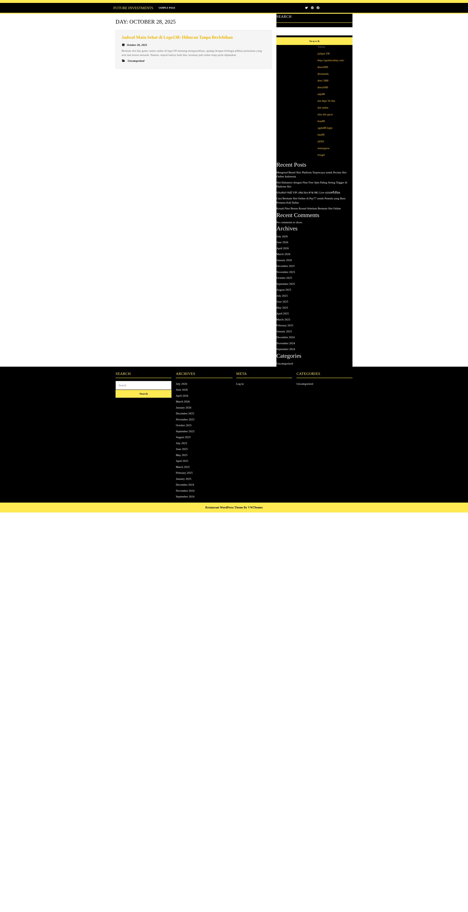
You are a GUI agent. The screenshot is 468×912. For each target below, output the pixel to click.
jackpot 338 (324, 53)
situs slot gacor (325, 114)
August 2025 (283, 289)
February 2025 (284, 325)
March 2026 (283, 254)
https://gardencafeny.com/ (331, 60)
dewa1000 (323, 67)
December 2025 (285, 266)
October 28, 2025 (137, 44)
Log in (240, 383)
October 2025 (284, 277)
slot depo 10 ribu (326, 101)
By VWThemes (253, 507)
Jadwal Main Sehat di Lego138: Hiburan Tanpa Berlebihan (177, 37)
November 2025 (285, 272)
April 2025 (282, 313)
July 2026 (282, 236)
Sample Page (166, 7)
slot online (323, 107)
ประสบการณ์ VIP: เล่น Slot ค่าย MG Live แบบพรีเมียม (308, 192)
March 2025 (283, 319)
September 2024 (285, 349)
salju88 (321, 94)
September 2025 (285, 283)
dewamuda (323, 74)
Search (284, 16)
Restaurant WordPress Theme (224, 507)
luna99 (321, 134)
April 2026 (282, 248)
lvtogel (321, 155)
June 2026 (282, 242)
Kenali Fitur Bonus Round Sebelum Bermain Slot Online (308, 208)
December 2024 (285, 337)
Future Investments (133, 8)
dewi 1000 (323, 80)
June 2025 (282, 301)
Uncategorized (284, 363)
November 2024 (285, 343)
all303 (321, 141)
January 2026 (284, 260)
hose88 (321, 121)
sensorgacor (324, 148)
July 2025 (282, 295)
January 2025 (284, 331)
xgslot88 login (325, 128)
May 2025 (282, 307)
